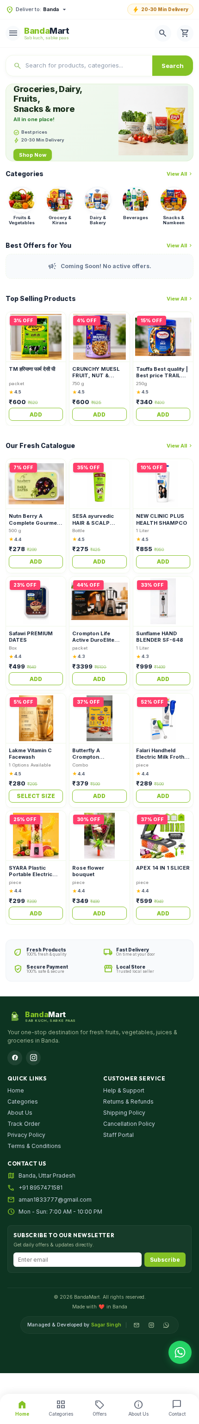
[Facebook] (14, 1057)
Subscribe (165, 1259)
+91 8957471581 (40, 1187)
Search (173, 65)
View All (180, 174)
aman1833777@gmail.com (55, 1199)
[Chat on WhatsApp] (180, 1352)
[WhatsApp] (166, 1325)
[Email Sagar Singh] (136, 1325)
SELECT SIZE (36, 795)
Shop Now (32, 155)
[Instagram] (33, 1057)
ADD (36, 414)
